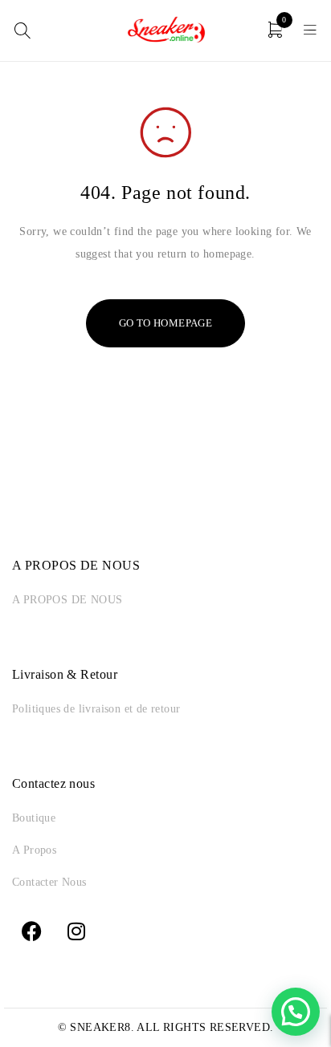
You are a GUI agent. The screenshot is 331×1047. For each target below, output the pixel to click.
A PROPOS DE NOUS (67, 600)
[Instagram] (76, 931)
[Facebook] (32, 931)
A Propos (34, 850)
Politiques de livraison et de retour (96, 709)
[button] (296, 1012)
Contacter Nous (49, 882)
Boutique (33, 818)
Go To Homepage (166, 323)
